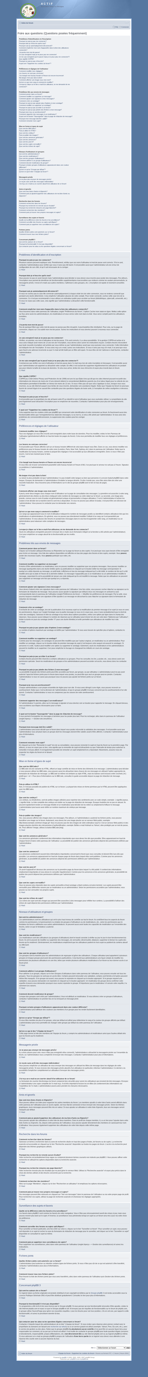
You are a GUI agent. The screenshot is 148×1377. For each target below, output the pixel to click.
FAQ (116, 27)
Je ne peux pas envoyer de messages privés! (35, 179)
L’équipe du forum (64, 1353)
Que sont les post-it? (26, 142)
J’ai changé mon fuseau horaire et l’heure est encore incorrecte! (41, 75)
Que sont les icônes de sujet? (29, 146)
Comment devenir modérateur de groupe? (33, 163)
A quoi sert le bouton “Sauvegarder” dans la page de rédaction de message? (45, 116)
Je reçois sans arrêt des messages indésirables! (36, 181)
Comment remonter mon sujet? (30, 121)
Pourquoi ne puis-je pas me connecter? (33, 41)
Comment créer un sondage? (29, 101)
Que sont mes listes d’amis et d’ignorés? (33, 191)
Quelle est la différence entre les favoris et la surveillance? (39, 220)
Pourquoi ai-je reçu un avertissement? (32, 112)
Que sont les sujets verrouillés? (30, 144)
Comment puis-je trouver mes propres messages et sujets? (40, 212)
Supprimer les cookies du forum (83, 1353)
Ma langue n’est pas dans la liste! (30, 78)
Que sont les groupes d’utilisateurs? (31, 158)
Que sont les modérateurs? (28, 156)
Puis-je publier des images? (28, 135)
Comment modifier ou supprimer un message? (35, 96)
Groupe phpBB (96, 1293)
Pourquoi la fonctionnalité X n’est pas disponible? (36, 244)
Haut (23, 270)
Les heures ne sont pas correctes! (31, 73)
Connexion (125, 27)
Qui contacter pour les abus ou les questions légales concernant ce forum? (45, 246)
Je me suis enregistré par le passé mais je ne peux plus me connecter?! (44, 57)
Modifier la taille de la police (127, 22)
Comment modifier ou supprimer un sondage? (35, 105)
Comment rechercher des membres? (32, 210)
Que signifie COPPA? (26, 59)
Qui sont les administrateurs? (29, 154)
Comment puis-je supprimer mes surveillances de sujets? (39, 224)
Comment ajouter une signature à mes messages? (36, 99)
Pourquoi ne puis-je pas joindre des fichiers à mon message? (40, 110)
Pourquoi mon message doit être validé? (33, 119)
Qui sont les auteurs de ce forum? (31, 242)
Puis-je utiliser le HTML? (27, 131)
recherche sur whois (58, 1327)
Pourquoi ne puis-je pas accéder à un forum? (35, 107)
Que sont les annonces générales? (31, 137)
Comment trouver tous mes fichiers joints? (34, 234)
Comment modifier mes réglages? (31, 71)
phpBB (64, 1357)
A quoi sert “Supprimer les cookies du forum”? (35, 63)
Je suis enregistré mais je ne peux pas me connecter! (38, 54)
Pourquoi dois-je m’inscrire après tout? (32, 43)
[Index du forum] (28, 10)
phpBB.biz (84, 1359)
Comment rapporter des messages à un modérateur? (38, 114)
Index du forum (27, 23)
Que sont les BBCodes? (27, 128)
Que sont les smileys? (27, 133)
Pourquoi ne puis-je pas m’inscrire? (31, 61)
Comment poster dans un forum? (30, 94)
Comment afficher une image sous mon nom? (35, 80)
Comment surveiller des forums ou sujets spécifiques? (38, 222)
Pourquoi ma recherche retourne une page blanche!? (37, 208)
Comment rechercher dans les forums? (33, 203)
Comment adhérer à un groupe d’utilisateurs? (35, 160)
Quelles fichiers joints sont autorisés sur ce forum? (37, 232)
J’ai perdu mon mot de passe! (29, 52)
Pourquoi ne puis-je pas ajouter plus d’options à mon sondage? (41, 103)
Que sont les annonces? (27, 139)
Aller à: (93, 1348)
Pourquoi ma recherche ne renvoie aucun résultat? (37, 206)
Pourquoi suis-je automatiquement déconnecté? (35, 46)
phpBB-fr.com (74, 1359)
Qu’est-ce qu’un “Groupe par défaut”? (32, 169)
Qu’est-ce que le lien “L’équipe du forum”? (33, 172)
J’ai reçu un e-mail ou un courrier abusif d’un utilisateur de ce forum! (42, 184)
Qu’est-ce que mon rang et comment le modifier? (36, 82)
